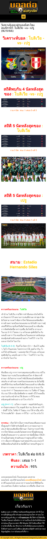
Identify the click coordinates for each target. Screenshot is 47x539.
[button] (23, 17)
